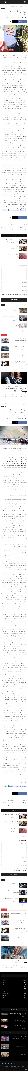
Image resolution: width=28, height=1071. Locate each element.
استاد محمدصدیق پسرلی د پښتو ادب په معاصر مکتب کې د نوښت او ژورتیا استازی (11, 317)
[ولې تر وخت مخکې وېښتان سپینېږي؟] (5, 355)
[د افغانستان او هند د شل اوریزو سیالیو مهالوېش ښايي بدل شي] (5, 1038)
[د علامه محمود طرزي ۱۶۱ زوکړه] (23, 248)
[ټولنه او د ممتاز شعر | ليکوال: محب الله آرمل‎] (23, 310)
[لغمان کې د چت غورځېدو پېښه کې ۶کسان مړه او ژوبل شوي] (4, 1014)
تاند (13, 17)
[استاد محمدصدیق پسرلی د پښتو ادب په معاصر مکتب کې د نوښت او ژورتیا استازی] (23, 318)
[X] (5, 1063)
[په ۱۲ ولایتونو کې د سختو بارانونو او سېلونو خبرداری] (5, 348)
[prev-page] (25, 261)
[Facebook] (21, 1063)
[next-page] (23, 261)
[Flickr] (18, 1063)
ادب (2, 8)
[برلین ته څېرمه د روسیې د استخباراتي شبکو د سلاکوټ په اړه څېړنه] (5, 363)
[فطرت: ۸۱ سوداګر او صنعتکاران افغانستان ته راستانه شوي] (5, 340)
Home (25, 6)
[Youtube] (2, 1063)
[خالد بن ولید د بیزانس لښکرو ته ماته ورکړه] (5, 1054)
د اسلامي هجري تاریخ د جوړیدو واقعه (18, 1020)
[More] (10, 21)
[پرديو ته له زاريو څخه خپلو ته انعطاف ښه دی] (4, 1026)
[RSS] (8, 1063)
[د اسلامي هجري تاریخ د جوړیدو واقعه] (4, 1020)
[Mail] (11, 1063)
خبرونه (4, 335)
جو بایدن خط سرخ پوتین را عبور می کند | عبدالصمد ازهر (7, 227)
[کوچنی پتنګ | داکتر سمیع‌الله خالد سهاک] (23, 256)
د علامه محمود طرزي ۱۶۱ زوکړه (12, 246)
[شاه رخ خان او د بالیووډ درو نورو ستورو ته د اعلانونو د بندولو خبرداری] (14, 378)
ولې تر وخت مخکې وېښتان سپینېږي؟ (19, 353)
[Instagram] (15, 1063)
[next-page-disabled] (23, 368)
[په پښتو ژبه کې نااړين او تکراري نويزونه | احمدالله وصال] (23, 241)
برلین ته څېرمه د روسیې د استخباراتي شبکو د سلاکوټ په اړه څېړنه (19, 363)
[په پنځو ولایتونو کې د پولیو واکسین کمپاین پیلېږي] (5, 1046)
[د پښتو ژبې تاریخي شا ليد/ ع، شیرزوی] (23, 325)
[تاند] (19, 18)
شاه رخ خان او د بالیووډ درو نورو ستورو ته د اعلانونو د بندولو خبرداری (16, 388)
